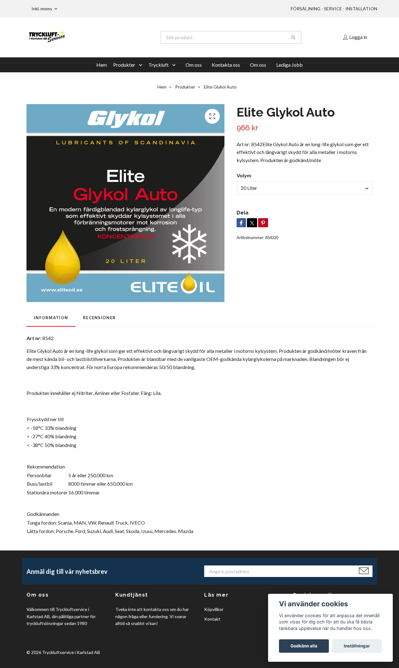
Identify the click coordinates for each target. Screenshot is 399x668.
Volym (244, 175)
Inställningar (357, 645)
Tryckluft (158, 65)
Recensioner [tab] (99, 317)
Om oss (193, 65)
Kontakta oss (226, 65)
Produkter (124, 65)
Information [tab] (51, 317)
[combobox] (305, 188)
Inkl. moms (42, 8)
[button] (142, 65)
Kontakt (212, 619)
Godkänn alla (304, 645)
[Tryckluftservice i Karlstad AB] (113, 37)
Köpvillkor (214, 609)
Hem (101, 65)
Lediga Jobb (289, 65)
